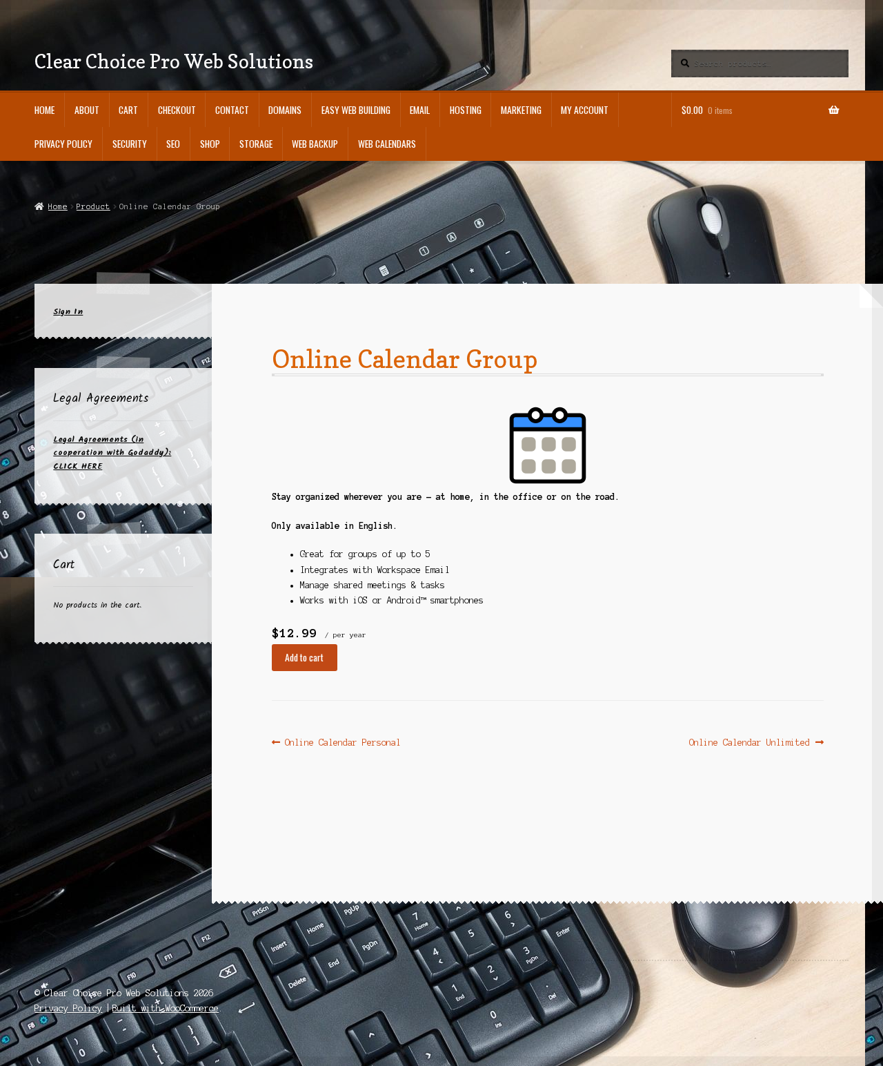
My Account (584, 110)
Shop (210, 144)
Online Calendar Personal (342, 743)
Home (44, 110)
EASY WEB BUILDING (355, 110)
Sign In (68, 311)
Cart (128, 110)
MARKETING (521, 110)
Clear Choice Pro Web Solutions (173, 61)
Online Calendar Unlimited (749, 743)
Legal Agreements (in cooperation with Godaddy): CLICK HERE (112, 453)
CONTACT (232, 110)
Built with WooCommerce (165, 1008)
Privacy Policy (63, 144)
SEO (173, 144)
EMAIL (420, 110)
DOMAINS (284, 110)
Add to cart (304, 657)
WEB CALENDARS (387, 144)
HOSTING (466, 110)
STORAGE (255, 144)
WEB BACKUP (315, 144)
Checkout (177, 110)
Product (93, 206)
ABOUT (87, 110)
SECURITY (129, 144)
